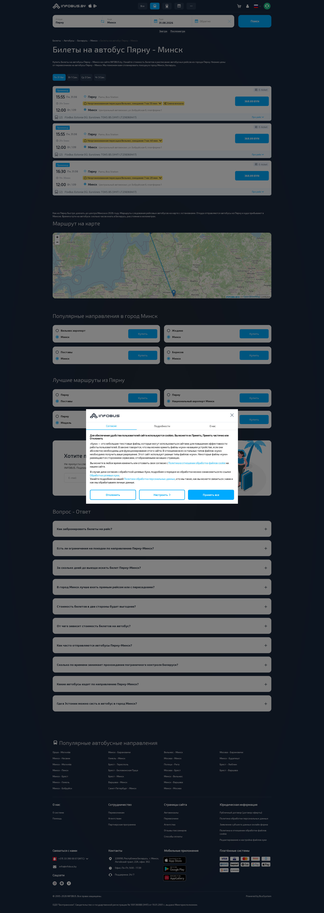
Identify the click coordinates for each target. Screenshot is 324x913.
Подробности (162, 426)
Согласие (111, 425)
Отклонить (113, 494)
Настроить (161, 494)
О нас (213, 426)
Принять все (211, 494)
